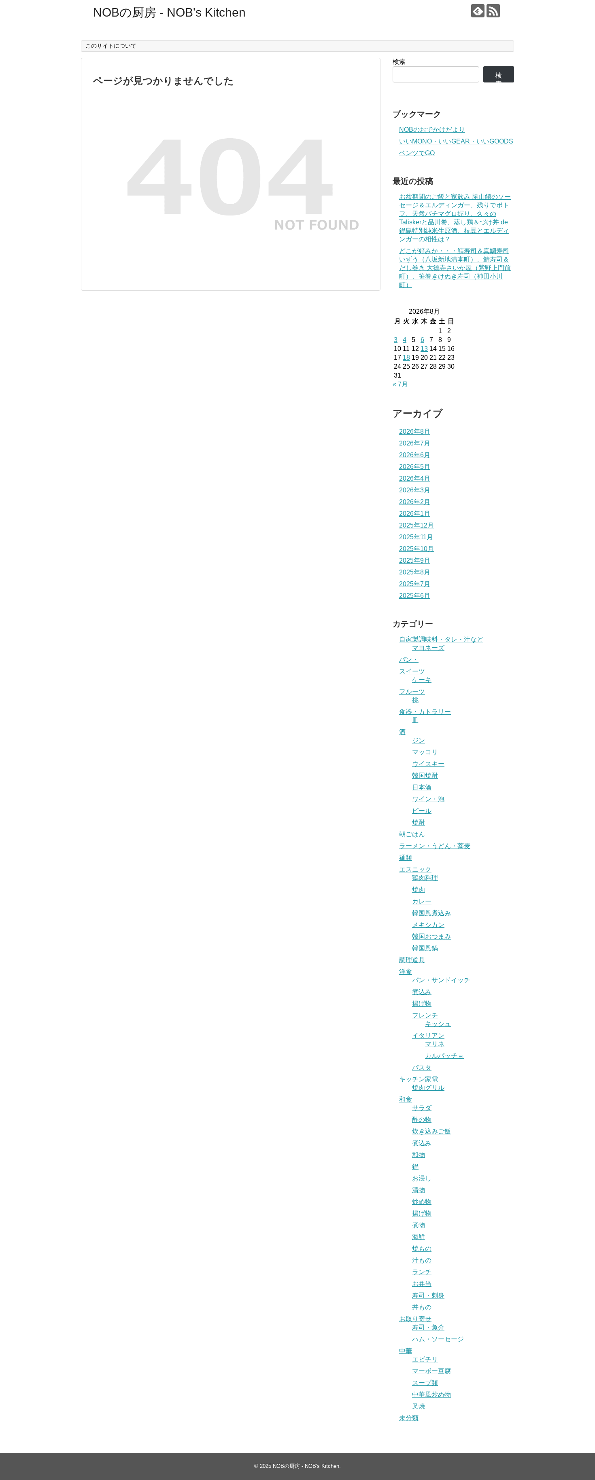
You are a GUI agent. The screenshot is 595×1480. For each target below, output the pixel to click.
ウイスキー (428, 763)
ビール (421, 810)
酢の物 (421, 1119)
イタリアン (428, 1035)
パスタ (421, 1067)
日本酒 (421, 787)
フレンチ (425, 1015)
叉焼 (418, 1406)
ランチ (421, 1272)
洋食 (405, 971)
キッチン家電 (418, 1079)
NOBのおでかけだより (432, 129)
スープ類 (425, 1382)
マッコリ (425, 752)
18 (406, 357)
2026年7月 (414, 443)
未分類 (409, 1418)
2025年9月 (414, 560)
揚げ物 (421, 1003)
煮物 (418, 1225)
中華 (405, 1350)
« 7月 (400, 384)
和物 (418, 1154)
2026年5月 (414, 466)
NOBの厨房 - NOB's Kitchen (169, 12)
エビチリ (425, 1359)
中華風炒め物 (431, 1394)
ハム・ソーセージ (438, 1339)
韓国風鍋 (425, 948)
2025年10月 (416, 548)
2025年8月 (414, 572)
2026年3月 (414, 490)
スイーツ (412, 671)
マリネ (434, 1044)
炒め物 (421, 1201)
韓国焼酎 (425, 775)
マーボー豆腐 (431, 1371)
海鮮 (418, 1236)
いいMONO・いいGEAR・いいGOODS (456, 141)
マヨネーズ (428, 647)
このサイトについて (110, 45)
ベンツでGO (417, 153)
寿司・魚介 (428, 1327)
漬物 (418, 1190)
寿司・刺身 (428, 1295)
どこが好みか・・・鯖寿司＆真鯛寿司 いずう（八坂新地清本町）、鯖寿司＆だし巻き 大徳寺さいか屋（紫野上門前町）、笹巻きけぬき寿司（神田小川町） (455, 267)
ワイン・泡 (428, 799)
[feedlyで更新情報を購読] (477, 10)
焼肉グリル (428, 1087)
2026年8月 (414, 431)
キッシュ (438, 1023)
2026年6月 (414, 455)
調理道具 (412, 959)
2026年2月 (414, 501)
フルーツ (412, 691)
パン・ (409, 659)
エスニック (415, 869)
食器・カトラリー (425, 711)
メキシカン (428, 924)
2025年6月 (414, 595)
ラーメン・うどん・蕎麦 (434, 845)
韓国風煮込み (431, 913)
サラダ (421, 1107)
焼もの (421, 1248)
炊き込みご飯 (431, 1131)
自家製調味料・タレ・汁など (441, 639)
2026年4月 (414, 478)
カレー (421, 901)
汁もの (421, 1260)
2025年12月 (416, 525)
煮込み (421, 991)
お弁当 (421, 1283)
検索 (399, 61)
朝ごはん (412, 834)
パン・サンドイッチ (441, 980)
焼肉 (418, 889)
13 (424, 348)
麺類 (405, 857)
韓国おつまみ (431, 936)
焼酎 (418, 822)
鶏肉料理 (425, 877)
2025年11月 (416, 537)
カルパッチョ (444, 1055)
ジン (418, 740)
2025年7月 (414, 584)
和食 (405, 1099)
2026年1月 (414, 513)
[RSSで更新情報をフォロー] (493, 10)
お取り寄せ (415, 1318)
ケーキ (421, 679)
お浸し (421, 1178)
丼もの (421, 1307)
